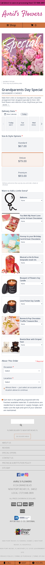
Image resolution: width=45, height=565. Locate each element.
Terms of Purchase (23, 556)
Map (23, 562)
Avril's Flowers (23, 14)
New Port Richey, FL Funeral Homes (17, 541)
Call (8, 562)
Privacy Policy (6, 556)
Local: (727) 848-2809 (22, 492)
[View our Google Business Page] (22, 475)
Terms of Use (39, 556)
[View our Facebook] (18, 475)
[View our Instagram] (26, 475)
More (5, 105)
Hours (38, 562)
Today (24, 114)
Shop (13, 25)
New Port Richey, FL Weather (12, 548)
